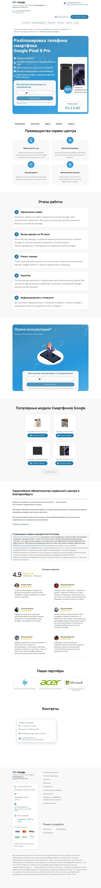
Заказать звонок (80, 17)
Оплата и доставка (50, 776)
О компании (25, 23)
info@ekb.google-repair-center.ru (34, 733)
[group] (25, 683)
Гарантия (59, 124)
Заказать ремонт (38, 435)
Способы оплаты (49, 803)
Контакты (69, 23)
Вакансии (61, 23)
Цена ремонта (52, 23)
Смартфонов (61, 829)
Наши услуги (48, 794)
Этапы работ (35, 124)
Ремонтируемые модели (52, 790)
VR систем (47, 829)
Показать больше (50, 472)
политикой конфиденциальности (65, 388)
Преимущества (20, 124)
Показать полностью (21, 524)
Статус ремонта (63, 17)
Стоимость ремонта (50, 772)
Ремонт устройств (39, 23)
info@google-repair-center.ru (21, 798)
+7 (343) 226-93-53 (22, 11)
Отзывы (76, 23)
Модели (47, 124)
